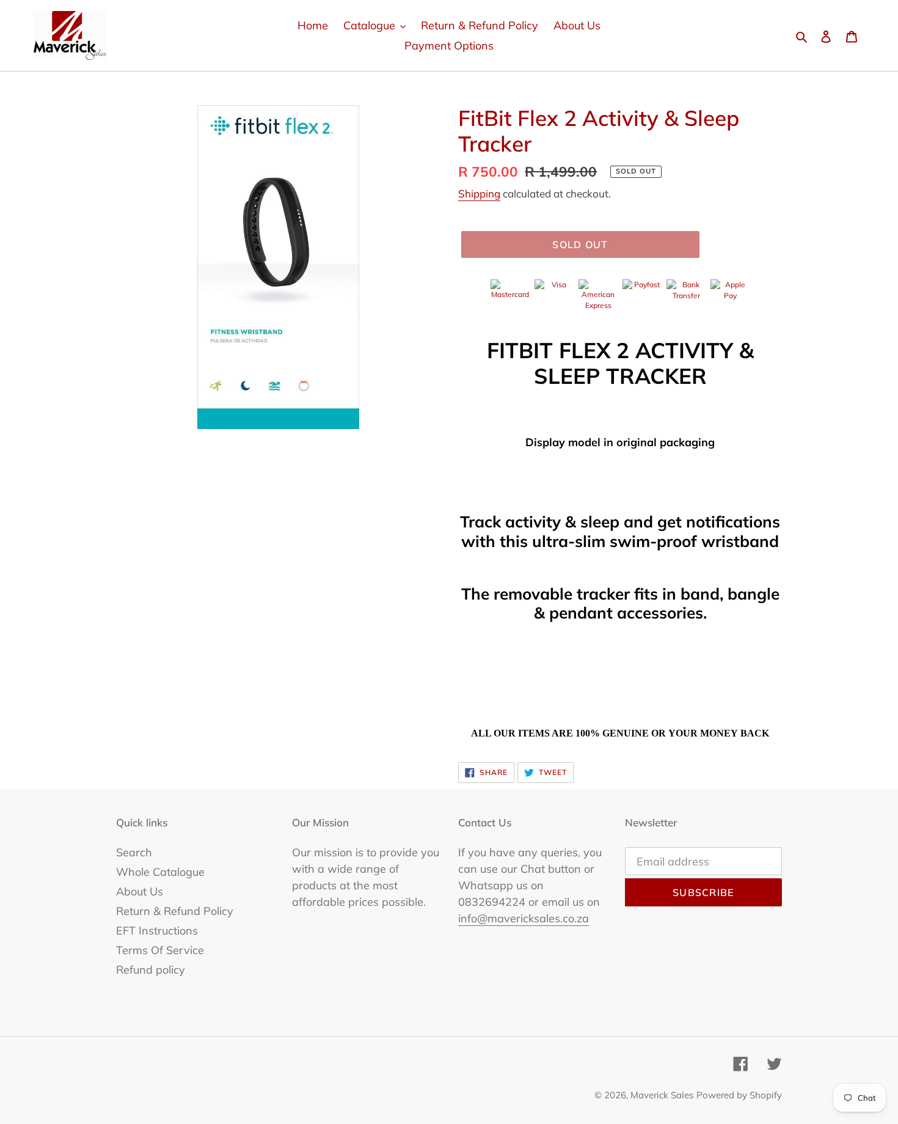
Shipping (479, 193)
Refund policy (150, 970)
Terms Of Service (160, 950)
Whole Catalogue (160, 872)
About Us (139, 891)
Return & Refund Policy (174, 911)
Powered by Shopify (739, 1095)
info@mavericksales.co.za (523, 918)
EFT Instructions (157, 931)
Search (134, 852)
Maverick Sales (661, 1095)
